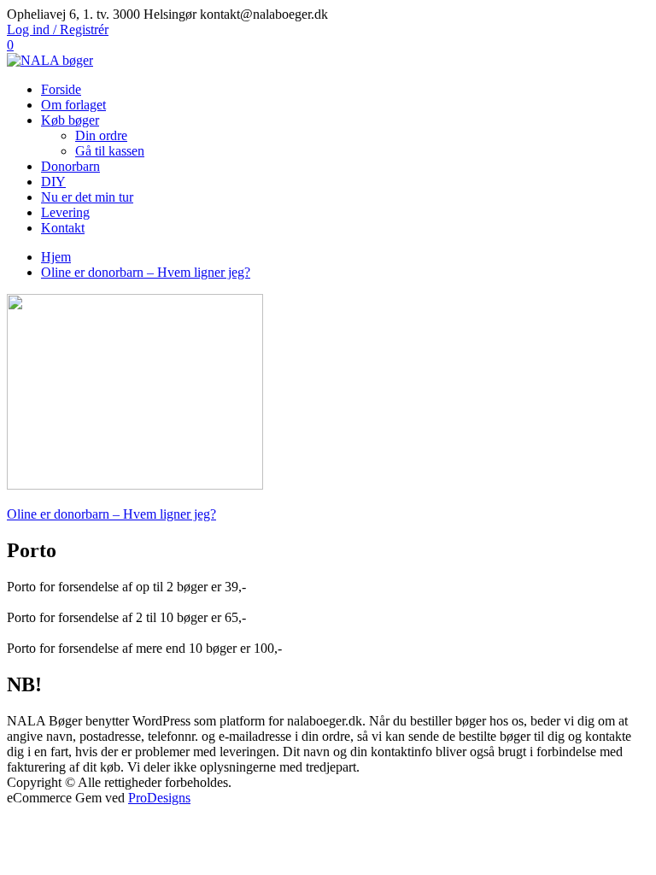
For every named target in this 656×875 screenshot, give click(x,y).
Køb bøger (70, 120)
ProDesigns (159, 797)
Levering (65, 212)
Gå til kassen (109, 151)
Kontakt (63, 227)
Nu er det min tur (87, 197)
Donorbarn (70, 166)
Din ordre (101, 135)
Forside (61, 89)
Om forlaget (73, 104)
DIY (53, 181)
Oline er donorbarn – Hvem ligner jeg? (111, 514)
